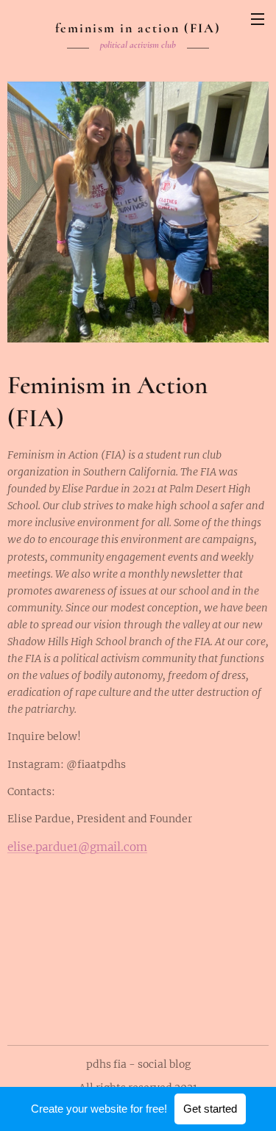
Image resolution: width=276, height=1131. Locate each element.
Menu (257, 18)
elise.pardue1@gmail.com (77, 847)
